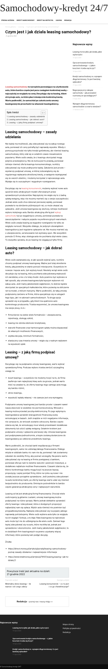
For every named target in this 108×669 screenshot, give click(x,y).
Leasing (59, 20)
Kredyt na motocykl (45, 20)
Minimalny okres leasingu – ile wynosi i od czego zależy (18, 585)
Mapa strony (68, 624)
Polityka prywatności (72, 628)
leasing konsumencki (31, 188)
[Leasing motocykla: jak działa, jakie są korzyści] (5, 630)
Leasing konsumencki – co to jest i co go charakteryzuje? (54, 585)
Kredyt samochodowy (26, 20)
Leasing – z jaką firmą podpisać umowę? (26, 122)
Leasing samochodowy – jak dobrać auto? (26, 119)
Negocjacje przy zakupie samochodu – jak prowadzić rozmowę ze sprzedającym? (85, 93)
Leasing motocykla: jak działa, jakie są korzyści (87, 53)
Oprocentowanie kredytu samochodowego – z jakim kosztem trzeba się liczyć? (84, 65)
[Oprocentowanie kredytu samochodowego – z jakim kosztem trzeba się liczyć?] (5, 641)
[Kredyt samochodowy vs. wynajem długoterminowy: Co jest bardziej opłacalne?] (5, 651)
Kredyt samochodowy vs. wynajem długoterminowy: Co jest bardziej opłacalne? (87, 79)
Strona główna (7, 20)
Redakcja (68, 20)
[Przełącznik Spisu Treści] (42, 113)
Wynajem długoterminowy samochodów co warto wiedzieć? (87, 105)
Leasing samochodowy (16, 87)
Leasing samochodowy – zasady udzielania (26, 116)
